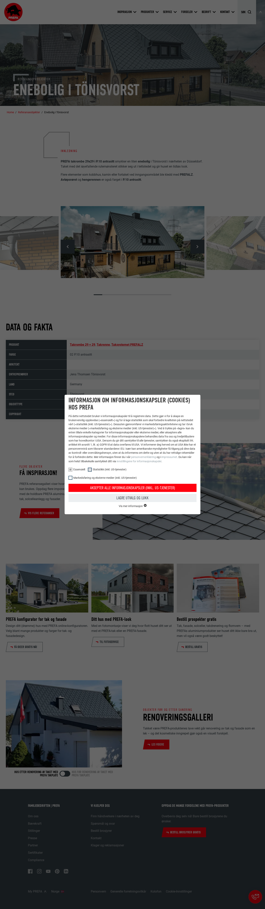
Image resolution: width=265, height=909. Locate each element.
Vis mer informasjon (131, 506)
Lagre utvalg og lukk (132, 497)
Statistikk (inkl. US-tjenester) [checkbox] (109, 469)
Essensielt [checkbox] (79, 469)
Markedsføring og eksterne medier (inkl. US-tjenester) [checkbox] (105, 477)
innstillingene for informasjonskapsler (139, 461)
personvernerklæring (143, 457)
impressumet (169, 457)
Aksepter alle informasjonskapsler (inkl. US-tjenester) (132, 487)
